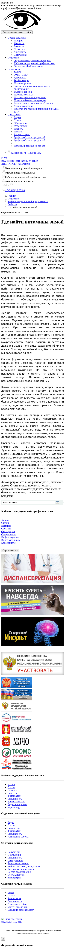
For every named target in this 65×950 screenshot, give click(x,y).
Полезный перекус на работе (29, 145)
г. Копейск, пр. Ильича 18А (26, 152)
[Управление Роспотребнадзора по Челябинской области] (16, 699)
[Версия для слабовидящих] (21, 29)
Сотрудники (20, 54)
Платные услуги (23, 83)
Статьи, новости (16, 874)
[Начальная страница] (3, 186)
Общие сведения (17, 37)
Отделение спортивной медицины (32, 60)
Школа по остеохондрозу (21, 909)
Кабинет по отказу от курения (24, 866)
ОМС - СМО (21, 74)
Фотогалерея (14, 898)
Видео (17, 117)
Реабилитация (21, 80)
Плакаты (18, 128)
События (12, 204)
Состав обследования (19, 872)
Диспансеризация (23, 106)
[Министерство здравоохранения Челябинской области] (16, 745)
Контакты (19, 43)
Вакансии (19, 46)
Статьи (17, 120)
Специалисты (8, 534)
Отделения (13, 57)
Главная (12, 195)
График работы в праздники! (29, 137)
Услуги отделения (17, 907)
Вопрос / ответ (22, 134)
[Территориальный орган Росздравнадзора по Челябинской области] (16, 687)
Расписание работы (18, 836)
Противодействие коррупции (30, 97)
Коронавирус (8, 542)
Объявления (20, 123)
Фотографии (20, 126)
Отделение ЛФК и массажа (28, 66)
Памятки (18, 131)
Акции (5, 520)
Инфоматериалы (10, 537)
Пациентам (14, 69)
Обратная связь (10, 550)
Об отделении (15, 860)
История (18, 40)
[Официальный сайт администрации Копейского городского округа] (16, 734)
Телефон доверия (23, 91)
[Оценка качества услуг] (32, 675)
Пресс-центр (14, 114)
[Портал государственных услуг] (16, 722)
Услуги (17, 71)
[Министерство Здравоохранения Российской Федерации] (16, 710)
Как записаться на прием (21, 869)
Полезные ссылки (23, 94)
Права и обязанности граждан (30, 100)
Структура (19, 49)
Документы (20, 52)
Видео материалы (10, 540)
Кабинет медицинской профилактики (34, 63)
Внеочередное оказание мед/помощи (33, 103)
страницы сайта (17, 32)
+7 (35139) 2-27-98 (15, 190)
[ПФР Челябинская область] (16, 769)
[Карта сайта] (7, 186)
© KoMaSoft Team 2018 (11, 922)
